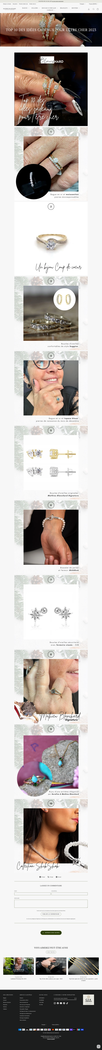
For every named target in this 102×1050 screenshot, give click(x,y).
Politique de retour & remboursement (28, 1011)
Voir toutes (51, 952)
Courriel (54, 891)
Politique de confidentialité (47, 918)
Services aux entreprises (25, 1004)
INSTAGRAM (41, 997)
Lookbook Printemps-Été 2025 (18, 979)
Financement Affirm (24, 1000)
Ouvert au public (51, 1039)
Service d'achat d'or (24, 1002)
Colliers (34, 8)
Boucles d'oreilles (49, 8)
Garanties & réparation (25, 1006)
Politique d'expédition (24, 1017)
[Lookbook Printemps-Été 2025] (18, 966)
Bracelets (64, 8)
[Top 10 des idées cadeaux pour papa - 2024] (51, 966)
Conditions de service (60, 918)
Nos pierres (15, 3)
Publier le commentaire (51, 914)
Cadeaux (50, 10)
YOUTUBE (41, 1002)
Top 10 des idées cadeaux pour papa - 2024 (51, 979)
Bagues (25, 8)
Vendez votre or (32, 3)
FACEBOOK (41, 1000)
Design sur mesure (7, 3)
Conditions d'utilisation (25, 1015)
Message (16, 898)
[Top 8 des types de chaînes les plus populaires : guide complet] (83, 966)
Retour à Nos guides (52, 932)
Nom (15, 891)
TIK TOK (41, 1004)
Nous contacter (23, 1020)
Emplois (21, 997)
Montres (75, 8)
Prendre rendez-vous (23, 3)
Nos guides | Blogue (24, 1009)
